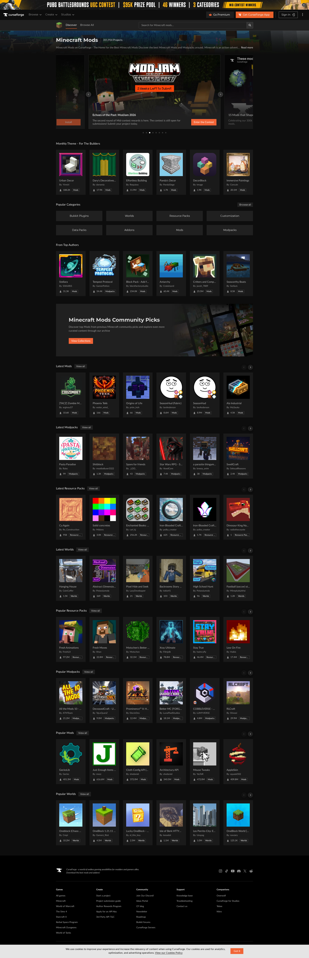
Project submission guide (108, 901)
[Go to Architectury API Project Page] (171, 761)
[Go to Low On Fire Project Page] (238, 639)
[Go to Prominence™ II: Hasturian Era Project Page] (138, 700)
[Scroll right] (250, 367)
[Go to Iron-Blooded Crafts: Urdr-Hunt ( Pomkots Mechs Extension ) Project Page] (171, 517)
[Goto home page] (14, 14)
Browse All (87, 25)
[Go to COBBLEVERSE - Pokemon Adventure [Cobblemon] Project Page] (205, 700)
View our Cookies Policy (169, 953)
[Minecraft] (59, 25)
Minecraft (61, 901)
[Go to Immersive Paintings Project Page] (238, 172)
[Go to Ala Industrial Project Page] (238, 394)
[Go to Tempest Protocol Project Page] (104, 273)
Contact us (182, 906)
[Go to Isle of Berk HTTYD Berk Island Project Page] (171, 822)
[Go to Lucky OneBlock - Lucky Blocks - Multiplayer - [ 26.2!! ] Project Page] (138, 822)
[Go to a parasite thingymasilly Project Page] (205, 456)
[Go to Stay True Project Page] (205, 639)
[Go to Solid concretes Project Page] (104, 517)
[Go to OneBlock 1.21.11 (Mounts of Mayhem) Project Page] (104, 822)
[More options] (302, 15)
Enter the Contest (204, 122)
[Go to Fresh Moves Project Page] (104, 639)
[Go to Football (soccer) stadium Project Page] (238, 578)
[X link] (245, 871)
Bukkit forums (143, 922)
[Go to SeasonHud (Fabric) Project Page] (171, 394)
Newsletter (141, 912)
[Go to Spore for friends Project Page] (138, 456)
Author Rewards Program (108, 906)
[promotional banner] (154, 5)
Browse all (245, 204)
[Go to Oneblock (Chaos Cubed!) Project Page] (71, 822)
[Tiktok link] (227, 871)
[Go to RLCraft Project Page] (238, 700)
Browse (33, 14)
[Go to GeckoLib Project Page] (71, 761)
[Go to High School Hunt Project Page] (205, 578)
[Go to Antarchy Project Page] (171, 273)
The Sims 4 (61, 912)
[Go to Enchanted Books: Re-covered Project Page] (138, 517)
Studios (66, 14)
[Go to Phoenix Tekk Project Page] (104, 394)
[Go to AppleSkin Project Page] (238, 761)
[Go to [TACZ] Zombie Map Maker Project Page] (71, 394)
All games (60, 896)
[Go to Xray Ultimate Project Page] (171, 639)
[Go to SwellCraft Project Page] (238, 456)
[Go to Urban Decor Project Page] (71, 172)
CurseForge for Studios (228, 901)
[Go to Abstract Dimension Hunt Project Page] (104, 578)
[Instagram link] (220, 871)
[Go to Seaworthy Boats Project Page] (238, 273)
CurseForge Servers (145, 927)
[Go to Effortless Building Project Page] (138, 172)
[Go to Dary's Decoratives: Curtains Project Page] (104, 172)
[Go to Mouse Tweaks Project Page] (205, 761)
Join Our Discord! (145, 896)
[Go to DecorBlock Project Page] (205, 172)
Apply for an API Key (106, 912)
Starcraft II (61, 917)
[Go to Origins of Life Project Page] (138, 394)
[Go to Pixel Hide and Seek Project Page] (138, 578)
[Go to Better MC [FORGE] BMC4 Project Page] (171, 700)
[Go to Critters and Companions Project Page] (205, 273)
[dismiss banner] (304, 5)
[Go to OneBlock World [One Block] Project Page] (238, 822)
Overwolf (221, 896)
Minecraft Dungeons (66, 927)
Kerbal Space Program (67, 922)
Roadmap (141, 917)
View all (80, 366)
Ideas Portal (142, 901)
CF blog (140, 906)
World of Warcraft (65, 906)
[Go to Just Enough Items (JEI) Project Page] (104, 761)
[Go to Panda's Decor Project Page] (171, 172)
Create (49, 14)
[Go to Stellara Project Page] (71, 273)
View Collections (80, 341)
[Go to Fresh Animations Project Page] (71, 639)
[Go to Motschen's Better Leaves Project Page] (138, 639)
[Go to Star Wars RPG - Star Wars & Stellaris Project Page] (171, 456)
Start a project (103, 896)
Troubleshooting (184, 901)
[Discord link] (239, 871)
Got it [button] (237, 951)
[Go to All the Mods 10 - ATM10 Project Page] (71, 700)
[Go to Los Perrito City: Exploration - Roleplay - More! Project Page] (205, 822)
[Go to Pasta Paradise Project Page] (71, 456)
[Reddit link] (251, 871)
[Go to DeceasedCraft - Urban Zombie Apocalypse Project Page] (104, 700)
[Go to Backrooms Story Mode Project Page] (171, 578)
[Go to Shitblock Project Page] (104, 456)
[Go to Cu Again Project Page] (71, 517)
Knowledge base (185, 896)
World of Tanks (63, 933)
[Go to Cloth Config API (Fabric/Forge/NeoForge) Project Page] (138, 761)
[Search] (250, 25)
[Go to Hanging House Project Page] (71, 578)
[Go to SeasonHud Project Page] (205, 394)
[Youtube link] (233, 871)
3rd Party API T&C (105, 917)
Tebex (219, 906)
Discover (71, 25)
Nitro (219, 912)
